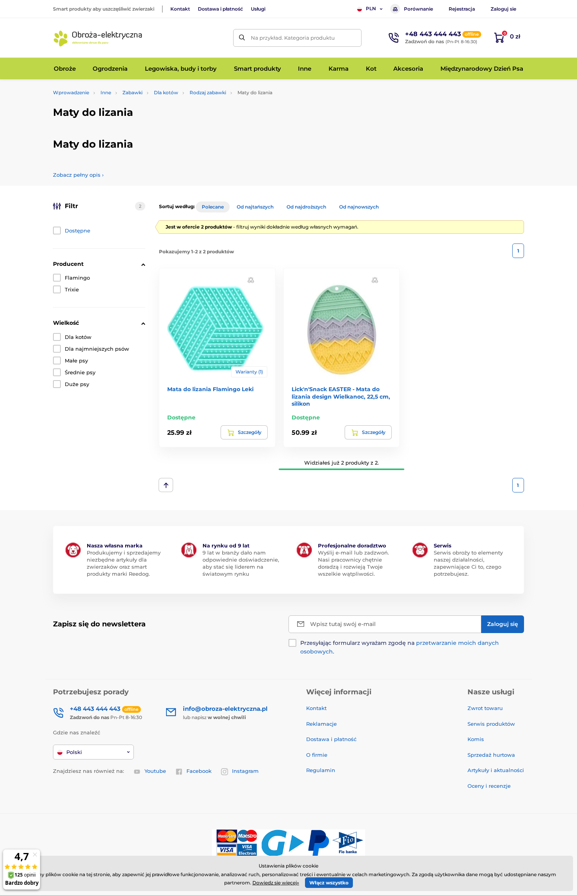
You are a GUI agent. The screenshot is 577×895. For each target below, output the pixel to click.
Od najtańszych (255, 207)
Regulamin (320, 770)
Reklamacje (321, 724)
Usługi (258, 9)
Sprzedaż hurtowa (491, 755)
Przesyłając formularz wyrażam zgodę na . (399, 647)
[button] (250, 280)
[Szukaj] (242, 38)
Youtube (155, 771)
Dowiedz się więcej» (275, 883)
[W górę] (166, 485)
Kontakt (180, 9)
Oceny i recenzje (489, 786)
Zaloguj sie (503, 9)
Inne (105, 92)
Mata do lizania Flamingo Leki (210, 389)
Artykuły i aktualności (495, 770)
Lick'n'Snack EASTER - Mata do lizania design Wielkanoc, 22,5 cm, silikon (341, 396)
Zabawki (132, 92)
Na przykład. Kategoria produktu (293, 38)
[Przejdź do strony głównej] (98, 37)
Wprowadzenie (71, 92)
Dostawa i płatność (220, 9)
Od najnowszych (359, 207)
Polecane (213, 207)
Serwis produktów (491, 724)
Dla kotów (166, 92)
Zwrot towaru (485, 708)
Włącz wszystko (329, 883)
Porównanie (418, 9)
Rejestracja (462, 9)
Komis (475, 739)
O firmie (316, 755)
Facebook (199, 771)
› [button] (78, 175)
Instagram (245, 771)
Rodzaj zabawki (208, 92)
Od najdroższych (306, 207)
